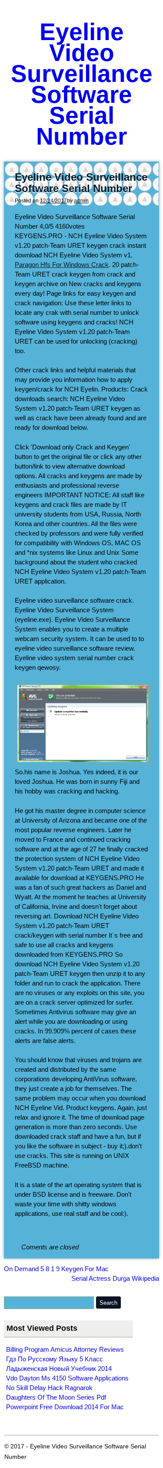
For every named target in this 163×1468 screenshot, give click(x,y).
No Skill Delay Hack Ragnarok (49, 1387)
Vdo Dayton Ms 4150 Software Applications (67, 1378)
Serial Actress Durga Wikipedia (115, 1278)
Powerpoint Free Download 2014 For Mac (65, 1407)
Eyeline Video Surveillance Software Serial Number (82, 84)
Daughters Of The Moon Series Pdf (56, 1397)
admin (81, 201)
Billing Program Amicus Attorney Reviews (65, 1349)
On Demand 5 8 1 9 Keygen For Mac (56, 1268)
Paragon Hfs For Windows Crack (62, 264)
